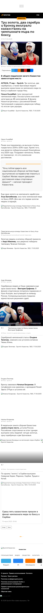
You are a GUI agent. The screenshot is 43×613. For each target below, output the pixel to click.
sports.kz (9, 141)
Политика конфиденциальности (12, 579)
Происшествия (7, 555)
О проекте (4, 573)
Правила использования (17, 573)
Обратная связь (6, 591)
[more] (39, 188)
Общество (26, 555)
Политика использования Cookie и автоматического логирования (12, 583)
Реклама (4, 576)
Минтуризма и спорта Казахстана (16, 469)
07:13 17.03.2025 (6, 39)
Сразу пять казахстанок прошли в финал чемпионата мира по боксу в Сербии (21, 514)
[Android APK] (5, 596)
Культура (36, 555)
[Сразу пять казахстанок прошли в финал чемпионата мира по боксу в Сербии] (21, 495)
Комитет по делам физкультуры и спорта (18, 66)
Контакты (29, 573)
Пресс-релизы (13, 576)
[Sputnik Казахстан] (6, 16)
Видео (17, 555)
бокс (9, 527)
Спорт (4, 527)
